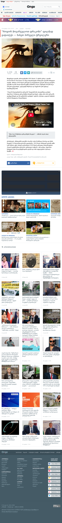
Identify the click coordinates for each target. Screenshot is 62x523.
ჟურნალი (18, 12)
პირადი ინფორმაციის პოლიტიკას (10, 511)
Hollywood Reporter (17, 154)
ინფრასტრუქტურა (6, 484)
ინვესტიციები (8, 9)
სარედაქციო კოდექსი (34, 452)
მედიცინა (35, 462)
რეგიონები (4, 480)
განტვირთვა (17, 1)
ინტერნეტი (19, 472)
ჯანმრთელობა (37, 459)
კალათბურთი (20, 487)
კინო (17, 28)
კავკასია (3, 466)
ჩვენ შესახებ (19, 452)
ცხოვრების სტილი (38, 468)
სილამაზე (35, 470)
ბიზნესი (19, 462)
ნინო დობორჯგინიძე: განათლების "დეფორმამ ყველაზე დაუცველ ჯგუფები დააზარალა (10, 377)
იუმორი (34, 479)
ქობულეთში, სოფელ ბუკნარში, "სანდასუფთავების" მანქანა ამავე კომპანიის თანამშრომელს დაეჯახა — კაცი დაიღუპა (31, 377)
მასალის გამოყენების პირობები (47, 452)
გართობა (35, 477)
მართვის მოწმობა (26, 1)
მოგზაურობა (36, 472)
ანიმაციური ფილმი (22, 157)
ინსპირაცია (35, 484)
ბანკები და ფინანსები (22, 460)
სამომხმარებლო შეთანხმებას (30, 509)
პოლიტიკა (52, 16)
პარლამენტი (5, 460)
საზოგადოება (6, 472)
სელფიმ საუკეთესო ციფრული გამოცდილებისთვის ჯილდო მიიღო (31, 349)
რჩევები (34, 486)
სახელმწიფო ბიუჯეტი (22, 464)
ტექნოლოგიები (20, 470)
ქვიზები (44, 12)
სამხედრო (4, 469)
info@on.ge (10, 506)
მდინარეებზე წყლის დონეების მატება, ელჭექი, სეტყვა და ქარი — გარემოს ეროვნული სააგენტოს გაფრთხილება (31, 294)
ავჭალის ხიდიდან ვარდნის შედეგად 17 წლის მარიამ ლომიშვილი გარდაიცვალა (51, 405)
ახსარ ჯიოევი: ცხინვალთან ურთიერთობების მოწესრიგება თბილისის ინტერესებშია (31, 433)
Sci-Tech (20, 468)
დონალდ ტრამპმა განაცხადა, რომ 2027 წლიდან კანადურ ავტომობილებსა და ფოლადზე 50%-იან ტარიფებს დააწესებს (51, 377)
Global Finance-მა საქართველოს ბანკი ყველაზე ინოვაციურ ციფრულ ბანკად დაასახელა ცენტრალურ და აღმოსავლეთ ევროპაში (31, 405)
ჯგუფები (7, 6)
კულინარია (35, 475)
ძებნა (33, 1)
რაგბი (18, 485)
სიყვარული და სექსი (37, 482)
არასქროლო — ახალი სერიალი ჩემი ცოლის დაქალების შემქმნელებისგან (13, 209)
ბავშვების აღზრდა (37, 464)
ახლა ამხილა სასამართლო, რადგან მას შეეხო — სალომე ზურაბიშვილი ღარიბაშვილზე (10, 266)
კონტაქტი (58, 452)
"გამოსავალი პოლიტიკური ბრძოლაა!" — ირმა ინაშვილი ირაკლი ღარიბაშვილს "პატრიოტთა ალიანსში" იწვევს (10, 321)
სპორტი (19, 481)
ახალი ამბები (9, 1)
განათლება (4, 475)
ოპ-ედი (37, 12)
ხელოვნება (28, 28)
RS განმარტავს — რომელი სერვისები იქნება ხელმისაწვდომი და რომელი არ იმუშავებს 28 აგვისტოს (10, 405)
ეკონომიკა (20, 459)
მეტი (57, 16)
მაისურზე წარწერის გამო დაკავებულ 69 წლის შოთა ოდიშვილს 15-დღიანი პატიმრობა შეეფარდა (51, 294)
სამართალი (4, 482)
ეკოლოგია (4, 473)
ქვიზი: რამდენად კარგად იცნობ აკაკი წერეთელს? (31, 266)
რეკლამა (25, 452)
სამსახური (35, 480)
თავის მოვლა (36, 466)
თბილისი (4, 479)
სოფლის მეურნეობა (22, 466)
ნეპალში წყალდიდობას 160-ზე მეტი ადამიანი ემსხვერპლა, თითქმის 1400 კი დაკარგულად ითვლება (51, 321)
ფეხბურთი (19, 483)
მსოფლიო (4, 464)
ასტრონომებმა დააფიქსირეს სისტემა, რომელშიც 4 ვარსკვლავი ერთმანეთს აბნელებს (10, 433)
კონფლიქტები (5, 467)
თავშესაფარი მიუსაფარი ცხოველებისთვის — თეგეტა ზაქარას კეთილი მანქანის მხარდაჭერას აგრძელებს (37, 231)
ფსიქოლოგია (36, 460)
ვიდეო (31, 12)
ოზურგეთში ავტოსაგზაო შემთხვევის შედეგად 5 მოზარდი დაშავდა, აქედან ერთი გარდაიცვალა (10, 294)
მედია (3, 486)
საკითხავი (52, 12)
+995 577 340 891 (18, 506)
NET (25, 12)
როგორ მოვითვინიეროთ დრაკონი (37, 157)
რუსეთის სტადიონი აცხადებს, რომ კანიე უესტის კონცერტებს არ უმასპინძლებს (51, 349)
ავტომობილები (36, 473)
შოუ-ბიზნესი (20, 479)
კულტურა (22, 28)
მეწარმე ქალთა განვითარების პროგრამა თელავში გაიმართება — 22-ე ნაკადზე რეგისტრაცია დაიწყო (13, 231)
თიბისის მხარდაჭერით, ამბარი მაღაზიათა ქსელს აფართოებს (37, 209)
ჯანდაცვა (4, 477)
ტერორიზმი (4, 462)
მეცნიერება (19, 473)
